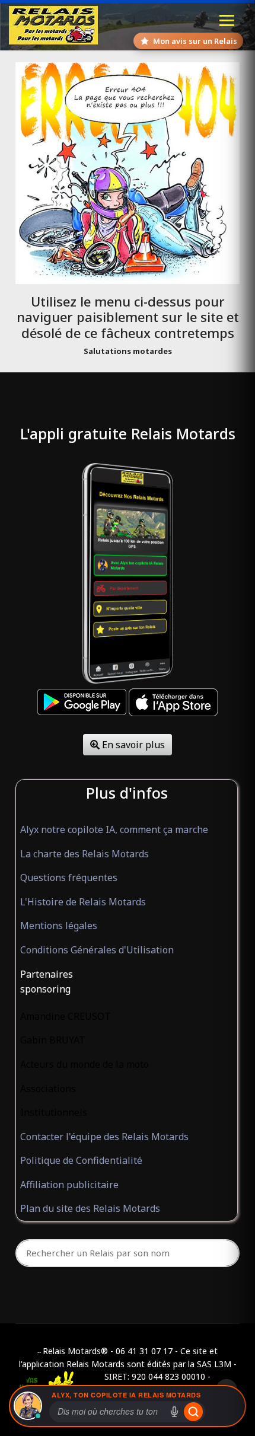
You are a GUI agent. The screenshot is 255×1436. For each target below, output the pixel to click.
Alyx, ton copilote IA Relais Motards (126, 1394)
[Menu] (226, 20)
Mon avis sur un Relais (195, 41)
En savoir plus (132, 744)
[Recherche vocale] (174, 1411)
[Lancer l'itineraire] (193, 1411)
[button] (127, 974)
